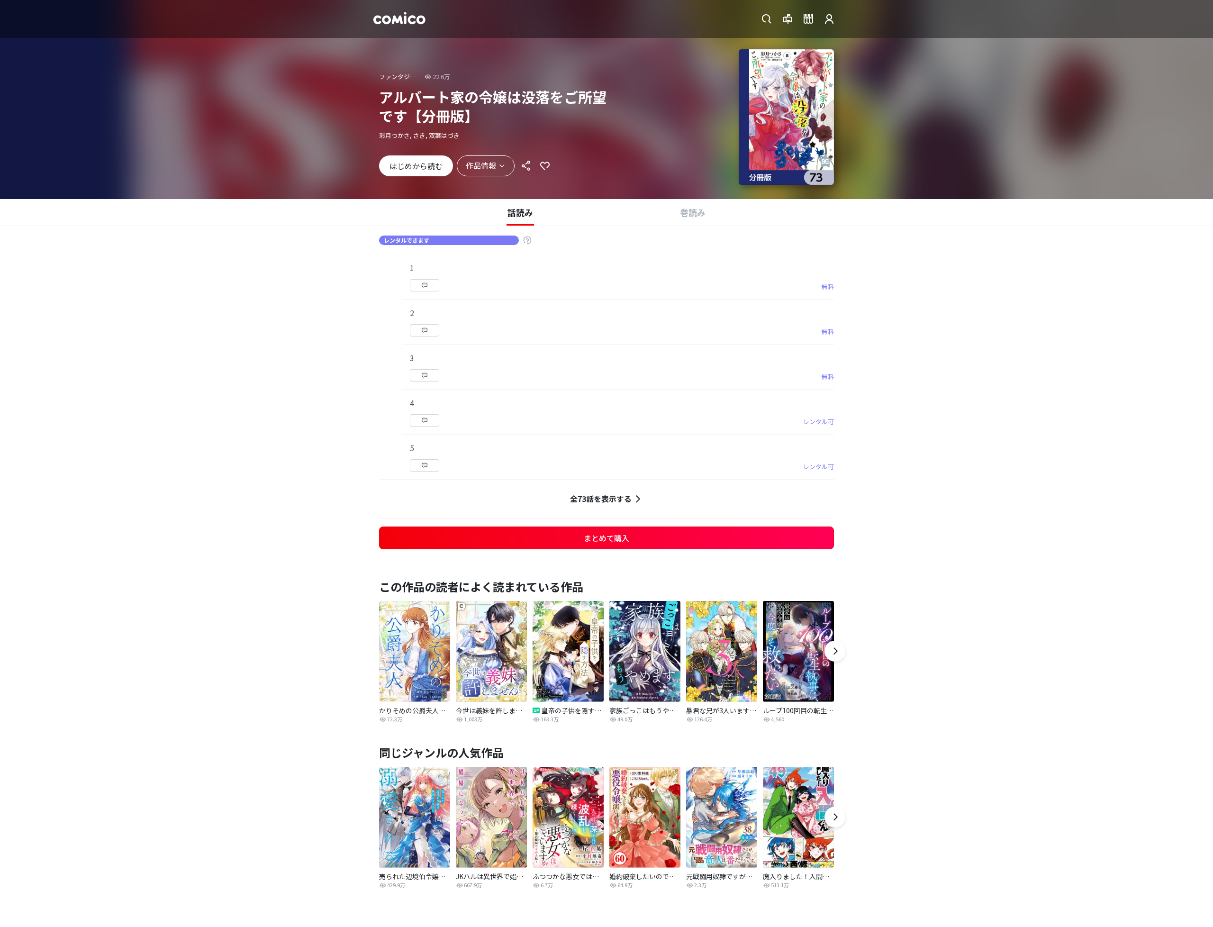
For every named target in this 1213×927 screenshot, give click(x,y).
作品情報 (481, 165)
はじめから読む (416, 166)
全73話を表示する (601, 498)
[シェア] (526, 165)
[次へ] (834, 651)
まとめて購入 (606, 538)
